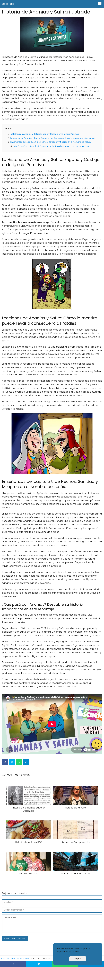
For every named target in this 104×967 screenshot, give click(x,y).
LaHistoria (8, 4)
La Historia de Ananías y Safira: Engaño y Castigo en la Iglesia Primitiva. (44, 134)
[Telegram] (26, 762)
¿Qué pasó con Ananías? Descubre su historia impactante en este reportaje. (52, 146)
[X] (12, 762)
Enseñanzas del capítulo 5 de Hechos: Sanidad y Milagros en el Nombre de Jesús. (50, 141)
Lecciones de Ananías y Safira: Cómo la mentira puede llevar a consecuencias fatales (53, 138)
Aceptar (78, 958)
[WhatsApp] (19, 762)
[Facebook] (5, 762)
